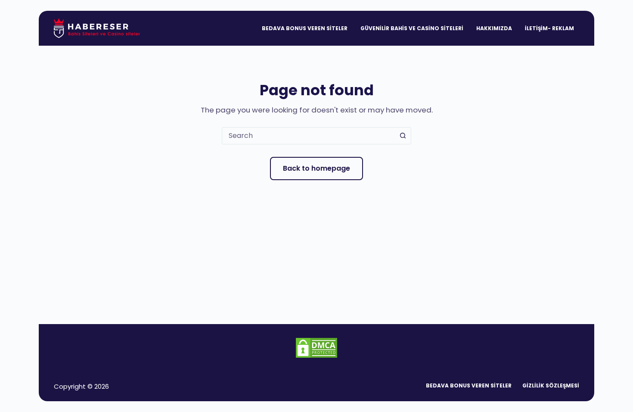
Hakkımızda (494, 28)
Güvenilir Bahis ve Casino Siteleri (411, 28)
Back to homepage (316, 168)
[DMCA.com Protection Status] (316, 347)
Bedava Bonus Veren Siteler (305, 28)
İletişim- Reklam (549, 28)
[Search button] (402, 136)
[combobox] (308, 135)
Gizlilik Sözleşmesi (550, 385)
